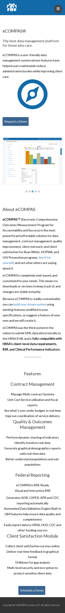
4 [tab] (36, 191)
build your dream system (30, 304)
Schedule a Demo (32, 590)
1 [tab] (26, 191)
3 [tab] (33, 191)
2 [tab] (29, 191)
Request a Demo (15, 121)
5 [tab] (39, 191)
